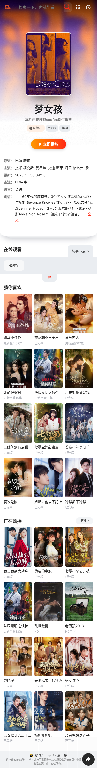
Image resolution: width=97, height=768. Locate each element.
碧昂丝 (41, 168)
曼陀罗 (9, 680)
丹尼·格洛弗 (74, 168)
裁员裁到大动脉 (16, 571)
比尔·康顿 (22, 161)
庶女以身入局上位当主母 (18, 735)
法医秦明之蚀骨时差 (48, 392)
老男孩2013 (74, 626)
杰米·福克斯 (24, 168)
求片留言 (39, 755)
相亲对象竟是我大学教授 (79, 392)
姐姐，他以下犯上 (48, 502)
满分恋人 (72, 337)
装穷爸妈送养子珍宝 (79, 735)
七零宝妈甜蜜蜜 (46, 447)
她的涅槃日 (12, 392)
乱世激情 (41, 626)
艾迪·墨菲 (55, 168)
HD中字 (14, 265)
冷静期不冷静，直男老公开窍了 (79, 502)
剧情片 (37, 128)
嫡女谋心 (72, 680)
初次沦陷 (11, 502)
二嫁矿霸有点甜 (16, 447)
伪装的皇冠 (43, 571)
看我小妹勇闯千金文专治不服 (79, 447)
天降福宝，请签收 (48, 680)
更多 (84, 521)
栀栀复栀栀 (43, 735)
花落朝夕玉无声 (46, 337)
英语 (18, 189)
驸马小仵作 (12, 337)
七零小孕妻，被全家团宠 (79, 571)
